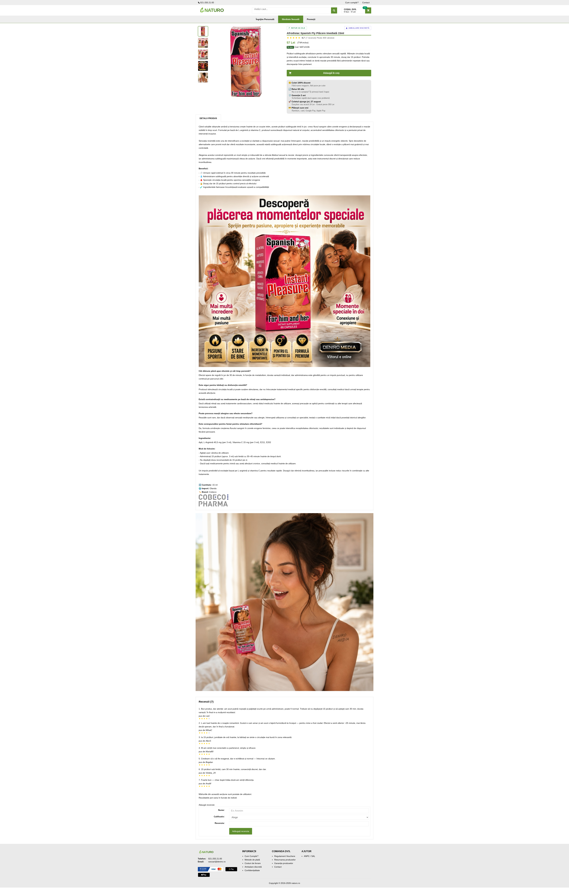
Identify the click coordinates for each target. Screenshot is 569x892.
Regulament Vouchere (284, 856)
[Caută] (334, 10)
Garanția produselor (283, 863)
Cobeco (212, 492)
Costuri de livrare (253, 863)
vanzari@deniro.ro (217, 861)
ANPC (307, 856)
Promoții (311, 19)
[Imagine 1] (203, 31)
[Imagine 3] (203, 54)
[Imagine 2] (203, 43)
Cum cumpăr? (352, 2)
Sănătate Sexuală (290, 19)
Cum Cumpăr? (251, 856)
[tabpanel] (246, 62)
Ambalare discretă (253, 867)
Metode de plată (252, 860)
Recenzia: (220, 823)
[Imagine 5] (203, 77)
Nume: (221, 810)
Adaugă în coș (331, 73)
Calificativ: (219, 816)
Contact (366, 2)
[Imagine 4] (203, 66)
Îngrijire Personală (265, 19)
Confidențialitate (252, 870)
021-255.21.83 (207, 2)
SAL (313, 856)
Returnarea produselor (285, 860)
